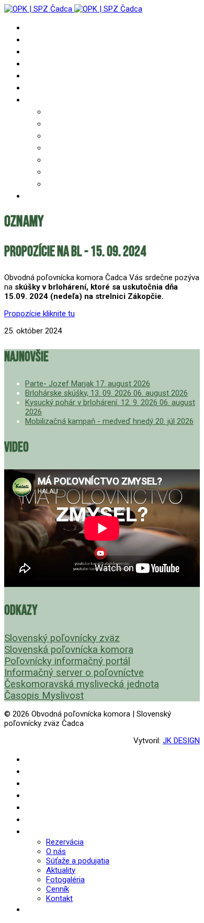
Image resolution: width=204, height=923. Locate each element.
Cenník (59, 172)
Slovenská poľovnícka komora (68, 649)
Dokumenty (47, 63)
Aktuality (66, 148)
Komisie (40, 88)
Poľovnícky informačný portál (67, 661)
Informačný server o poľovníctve (74, 672)
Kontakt (62, 184)
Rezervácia (67, 112)
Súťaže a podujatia (83, 136)
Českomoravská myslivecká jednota (81, 684)
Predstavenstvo (56, 76)
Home (35, 27)
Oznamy (40, 39)
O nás (56, 124)
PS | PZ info (49, 51)
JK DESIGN (181, 740)
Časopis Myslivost (44, 695)
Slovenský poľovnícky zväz (62, 638)
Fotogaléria (70, 160)
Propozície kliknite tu (39, 313)
